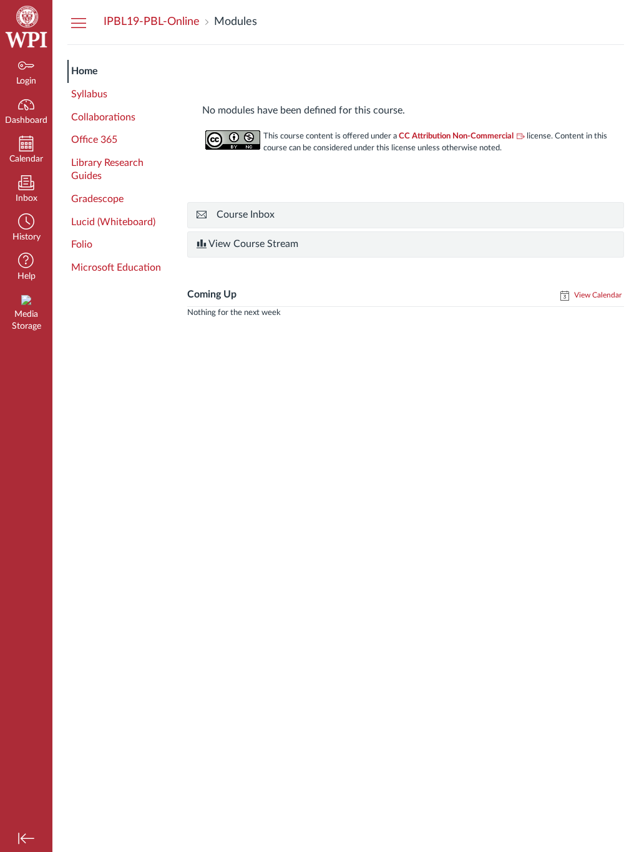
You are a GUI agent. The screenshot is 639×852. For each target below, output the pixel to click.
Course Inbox (246, 215)
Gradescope (97, 199)
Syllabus (89, 94)
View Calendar (597, 295)
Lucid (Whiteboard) (113, 222)
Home (84, 71)
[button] (26, 228)
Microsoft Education (116, 268)
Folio (81, 244)
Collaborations (103, 117)
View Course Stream (252, 244)
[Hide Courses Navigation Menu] (78, 22)
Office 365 (94, 140)
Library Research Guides (107, 169)
